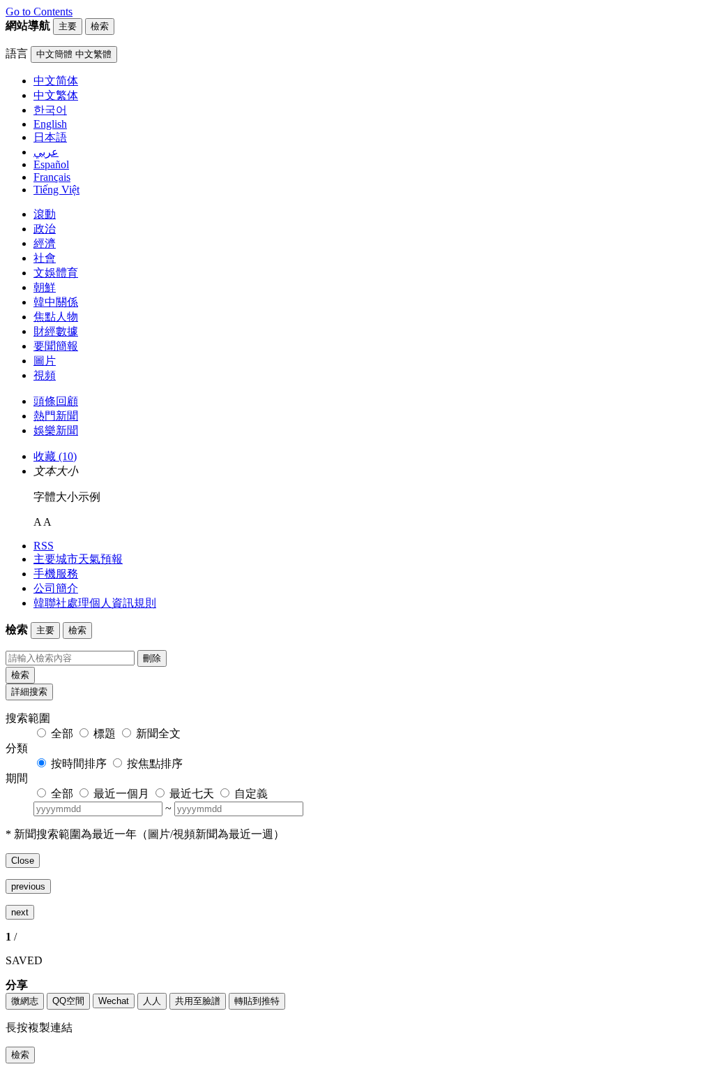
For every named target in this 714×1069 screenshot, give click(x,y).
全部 (62, 733)
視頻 (44, 375)
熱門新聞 (55, 416)
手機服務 (55, 574)
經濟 (44, 243)
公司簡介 (55, 588)
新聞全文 (158, 733)
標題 (104, 733)
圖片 (44, 361)
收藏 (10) (55, 456)
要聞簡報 (55, 346)
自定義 (251, 793)
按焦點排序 (155, 763)
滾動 (44, 214)
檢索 (20, 675)
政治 (44, 229)
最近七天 (191, 793)
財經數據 (55, 331)
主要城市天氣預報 (78, 559)
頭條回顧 (55, 401)
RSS (43, 546)
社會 (44, 258)
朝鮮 (44, 287)
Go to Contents (39, 11)
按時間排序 (79, 763)
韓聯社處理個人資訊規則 (94, 603)
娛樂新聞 (55, 430)
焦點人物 (55, 317)
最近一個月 (121, 793)
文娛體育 (55, 273)
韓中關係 (55, 302)
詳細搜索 (29, 691)
